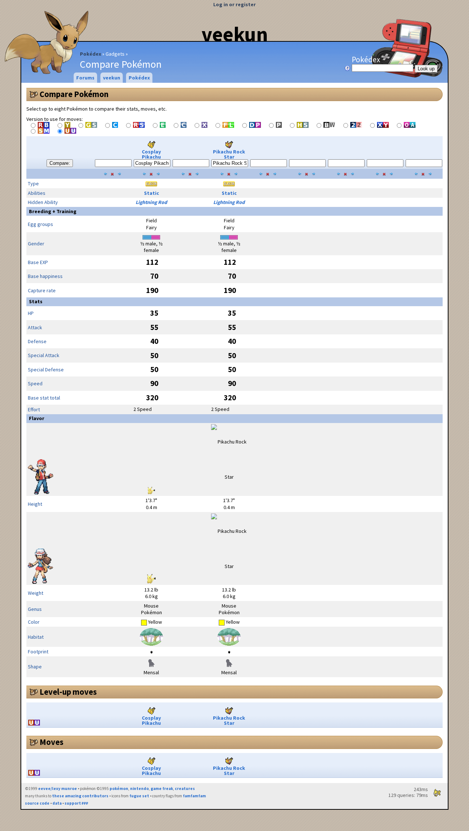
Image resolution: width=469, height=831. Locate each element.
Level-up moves (68, 692)
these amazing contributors (80, 795)
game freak (162, 788)
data (57, 803)
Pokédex (90, 54)
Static (151, 193)
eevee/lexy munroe (57, 788)
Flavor (36, 418)
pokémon (119, 788)
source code (37, 803)
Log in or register (234, 4)
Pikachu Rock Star (229, 154)
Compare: (59, 163)
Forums (85, 77)
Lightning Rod (151, 202)
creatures (185, 788)
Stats (36, 301)
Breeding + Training (53, 211)
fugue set (139, 795)
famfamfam (194, 795)
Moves (51, 742)
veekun (235, 34)
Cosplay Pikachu (151, 154)
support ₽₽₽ (76, 803)
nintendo (139, 788)
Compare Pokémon (74, 94)
